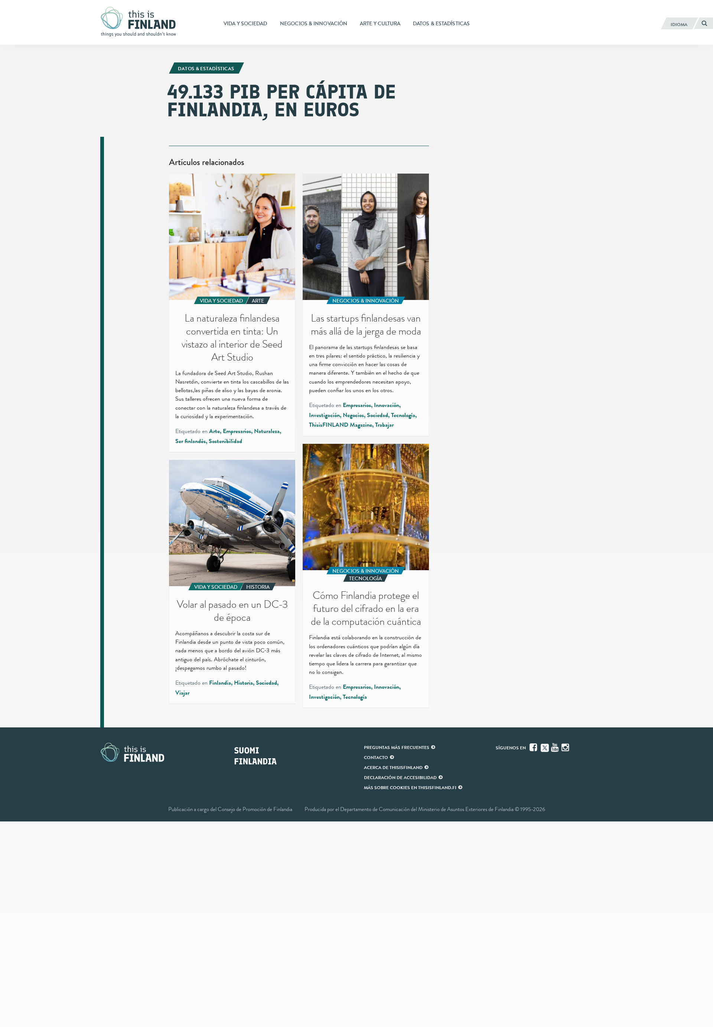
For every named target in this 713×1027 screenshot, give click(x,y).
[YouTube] (555, 747)
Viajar (182, 692)
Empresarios (237, 431)
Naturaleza (267, 431)
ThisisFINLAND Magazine (340, 424)
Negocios (353, 415)
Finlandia (220, 682)
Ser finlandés (190, 441)
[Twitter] (545, 747)
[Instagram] (565, 747)
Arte (214, 431)
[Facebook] (534, 747)
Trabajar (384, 424)
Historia (243, 682)
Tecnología (403, 415)
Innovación (386, 405)
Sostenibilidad (225, 441)
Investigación (324, 415)
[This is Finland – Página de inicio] (141, 22)
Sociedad (377, 415)
